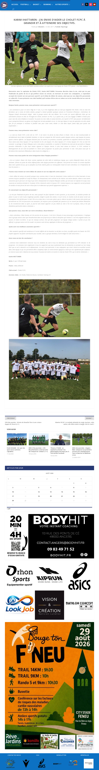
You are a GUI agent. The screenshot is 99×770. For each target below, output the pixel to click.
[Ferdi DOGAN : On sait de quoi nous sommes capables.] (17, 439)
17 (13, 496)
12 (39, 492)
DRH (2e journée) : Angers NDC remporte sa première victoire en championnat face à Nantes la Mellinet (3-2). (82, 451)
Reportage (64, 27)
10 (13, 492)
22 (74, 496)
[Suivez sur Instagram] (90, 4)
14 (62, 492)
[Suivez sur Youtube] (94, 4)
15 (74, 492)
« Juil (8, 509)
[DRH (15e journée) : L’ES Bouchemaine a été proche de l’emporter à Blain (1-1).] (39, 439)
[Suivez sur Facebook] (82, 4)
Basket (36, 5)
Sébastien (41, 27)
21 (62, 496)
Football (24, 5)
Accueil (14, 5)
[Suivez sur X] (86, 4)
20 (51, 496)
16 (86, 492)
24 (13, 500)
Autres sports (61, 5)
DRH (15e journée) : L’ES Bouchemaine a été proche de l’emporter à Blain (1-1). (38, 449)
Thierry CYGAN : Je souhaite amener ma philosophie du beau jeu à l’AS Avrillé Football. (59, 450)
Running (47, 5)
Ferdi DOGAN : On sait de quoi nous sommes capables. (16, 449)
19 (39, 496)
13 (51, 492)
